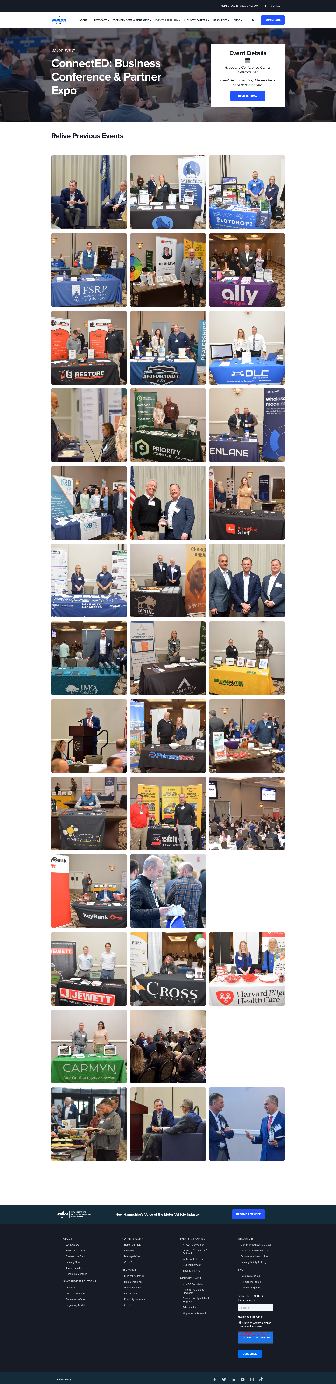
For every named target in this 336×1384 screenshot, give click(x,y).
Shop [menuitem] (237, 20)
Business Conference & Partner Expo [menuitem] (195, 1252)
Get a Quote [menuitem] (130, 1262)
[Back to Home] (58, 19)
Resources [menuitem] (220, 20)
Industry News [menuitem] (73, 1262)
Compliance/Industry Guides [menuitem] (256, 1244)
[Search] (253, 19)
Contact (276, 6)
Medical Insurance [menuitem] (134, 1276)
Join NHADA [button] (273, 20)
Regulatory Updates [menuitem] (76, 1305)
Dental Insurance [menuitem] (133, 1281)
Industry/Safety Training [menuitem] (253, 1262)
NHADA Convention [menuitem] (193, 1244)
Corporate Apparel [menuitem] (251, 1287)
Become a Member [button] (248, 1214)
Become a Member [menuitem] (76, 1273)
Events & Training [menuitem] (166, 20)
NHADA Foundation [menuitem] (193, 1284)
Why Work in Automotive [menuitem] (196, 1313)
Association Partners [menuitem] (77, 1268)
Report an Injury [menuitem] (132, 1244)
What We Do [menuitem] (72, 1244)
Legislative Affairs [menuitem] (75, 1293)
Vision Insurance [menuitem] (133, 1287)
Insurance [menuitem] (128, 1269)
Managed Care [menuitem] (132, 1256)
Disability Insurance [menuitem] (134, 1299)
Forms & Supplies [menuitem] (250, 1276)
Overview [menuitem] (71, 1287)
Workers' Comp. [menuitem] (132, 1238)
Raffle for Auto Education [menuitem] (196, 1259)
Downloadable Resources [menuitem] (255, 1250)
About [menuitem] (83, 20)
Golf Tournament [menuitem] (192, 1265)
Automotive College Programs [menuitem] (193, 1291)
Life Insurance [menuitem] (131, 1293)
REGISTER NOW (247, 95)
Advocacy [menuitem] (100, 20)
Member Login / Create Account (240, 6)
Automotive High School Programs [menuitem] (196, 1300)
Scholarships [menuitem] (189, 1307)
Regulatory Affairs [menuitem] (75, 1299)
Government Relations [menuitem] (79, 1281)
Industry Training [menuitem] (191, 1270)
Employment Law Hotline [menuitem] (254, 1256)
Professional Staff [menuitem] (75, 1256)
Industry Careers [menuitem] (195, 20)
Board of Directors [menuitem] (75, 1250)
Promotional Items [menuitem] (251, 1281)
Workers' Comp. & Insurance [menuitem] (131, 20)
